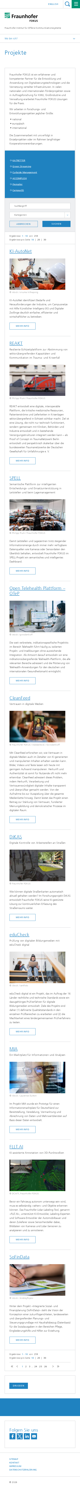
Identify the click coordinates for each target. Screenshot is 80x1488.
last (57, 1366)
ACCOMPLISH (19, 178)
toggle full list (68, 215)
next (52, 1366)
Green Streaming (21, 166)
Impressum (15, 1466)
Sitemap (13, 1459)
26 (45, 1366)
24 (35, 1366)
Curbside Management (24, 172)
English (53, 4)
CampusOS (18, 190)
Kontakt (14, 1463)
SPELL (15, 478)
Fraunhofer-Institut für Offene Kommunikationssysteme (33, 28)
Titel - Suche (67, 4)
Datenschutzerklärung (23, 1470)
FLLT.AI (16, 1146)
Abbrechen (23, 224)
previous (16, 1366)
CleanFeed (19, 698)
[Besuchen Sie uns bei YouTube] (34, 1436)
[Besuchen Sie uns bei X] (20, 1436)
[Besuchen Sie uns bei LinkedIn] (27, 1436)
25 (40, 1366)
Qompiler (17, 184)
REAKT (16, 343)
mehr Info (22, 326)
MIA (13, 1049)
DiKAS (15, 836)
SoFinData (19, 1257)
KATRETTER (18, 160)
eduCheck (19, 934)
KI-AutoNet (20, 251)
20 (38, 239)
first (11, 1366)
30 (45, 239)
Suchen (56, 224)
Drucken (18, 1385)
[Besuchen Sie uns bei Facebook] (12, 1436)
